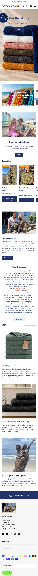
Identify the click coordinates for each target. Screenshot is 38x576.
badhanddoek (16, 291)
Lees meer (7, 258)
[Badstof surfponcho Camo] (26, 175)
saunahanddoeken (21, 288)
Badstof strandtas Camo (8, 189)
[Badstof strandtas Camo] (9, 175)
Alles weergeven (30, 325)
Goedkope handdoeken (11, 366)
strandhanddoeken (14, 293)
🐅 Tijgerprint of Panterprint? (14, 476)
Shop (19, 29)
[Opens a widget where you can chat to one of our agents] (7, 573)
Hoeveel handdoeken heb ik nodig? (16, 422)
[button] (31, 6)
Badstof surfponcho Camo (26, 189)
